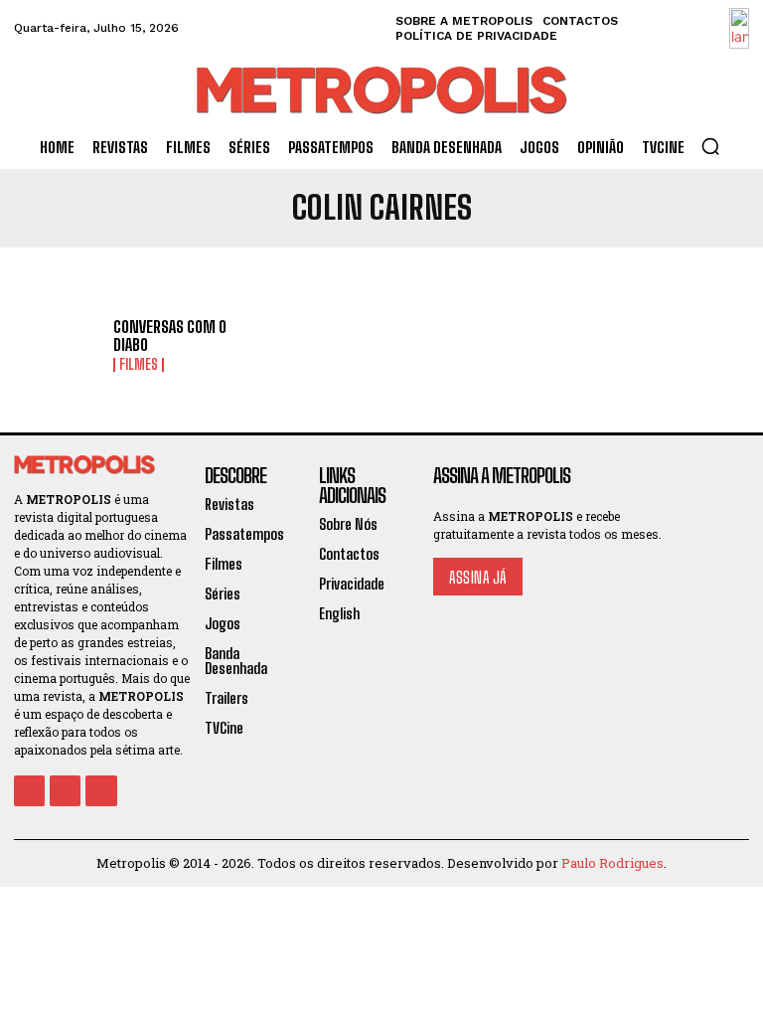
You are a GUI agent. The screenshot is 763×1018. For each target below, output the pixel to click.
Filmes (138, 365)
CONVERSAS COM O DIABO (170, 335)
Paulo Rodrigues (612, 863)
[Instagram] (65, 790)
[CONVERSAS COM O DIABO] (56, 346)
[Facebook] (29, 790)
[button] (710, 146)
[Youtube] (100, 790)
